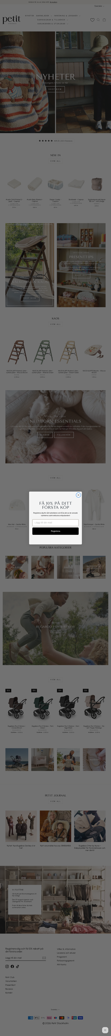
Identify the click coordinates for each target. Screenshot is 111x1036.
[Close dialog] (78, 495)
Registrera (55, 531)
